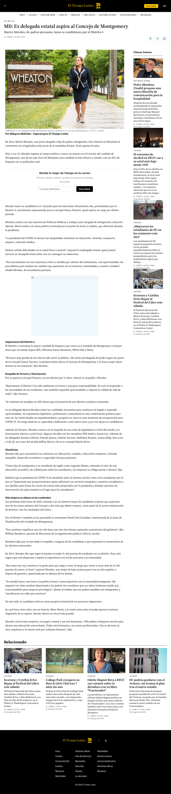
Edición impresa (104, 756)
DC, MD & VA (9, 21)
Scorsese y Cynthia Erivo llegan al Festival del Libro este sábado (147, 300)
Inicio (22, 15)
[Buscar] (5, 6)
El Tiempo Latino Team (143, 124)
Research (101, 771)
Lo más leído (81, 776)
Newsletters (102, 751)
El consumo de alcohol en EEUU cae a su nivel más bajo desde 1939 (148, 159)
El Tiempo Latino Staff (14, 37)
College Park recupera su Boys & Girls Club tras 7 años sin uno (62, 683)
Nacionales (145, 15)
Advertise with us (105, 766)
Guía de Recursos (128, 15)
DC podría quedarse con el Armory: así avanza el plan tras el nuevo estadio (147, 683)
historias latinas (141, 81)
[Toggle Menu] (164, 5)
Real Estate (89, 15)
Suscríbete (151, 6)
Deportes (79, 766)
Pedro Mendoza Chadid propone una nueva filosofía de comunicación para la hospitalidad (147, 92)
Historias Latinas (107, 15)
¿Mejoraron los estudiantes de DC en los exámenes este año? (147, 231)
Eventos (63, 15)
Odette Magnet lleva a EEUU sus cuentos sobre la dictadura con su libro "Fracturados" (106, 685)
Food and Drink (48, 15)
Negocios (75, 15)
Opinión (78, 771)
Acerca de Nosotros (106, 761)
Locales (33, 15)
